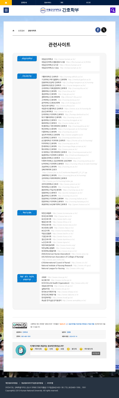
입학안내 (24, 2)
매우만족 (38, 349)
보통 (62, 349)
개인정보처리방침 (11, 383)
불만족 (74, 349)
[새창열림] (6, 2)
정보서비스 (47, 2)
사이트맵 (50, 383)
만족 (51, 349)
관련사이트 (32, 31)
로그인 (88, 2)
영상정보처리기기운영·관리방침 (32, 383)
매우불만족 (89, 349)
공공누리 (62, 324)
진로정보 (21, 31)
